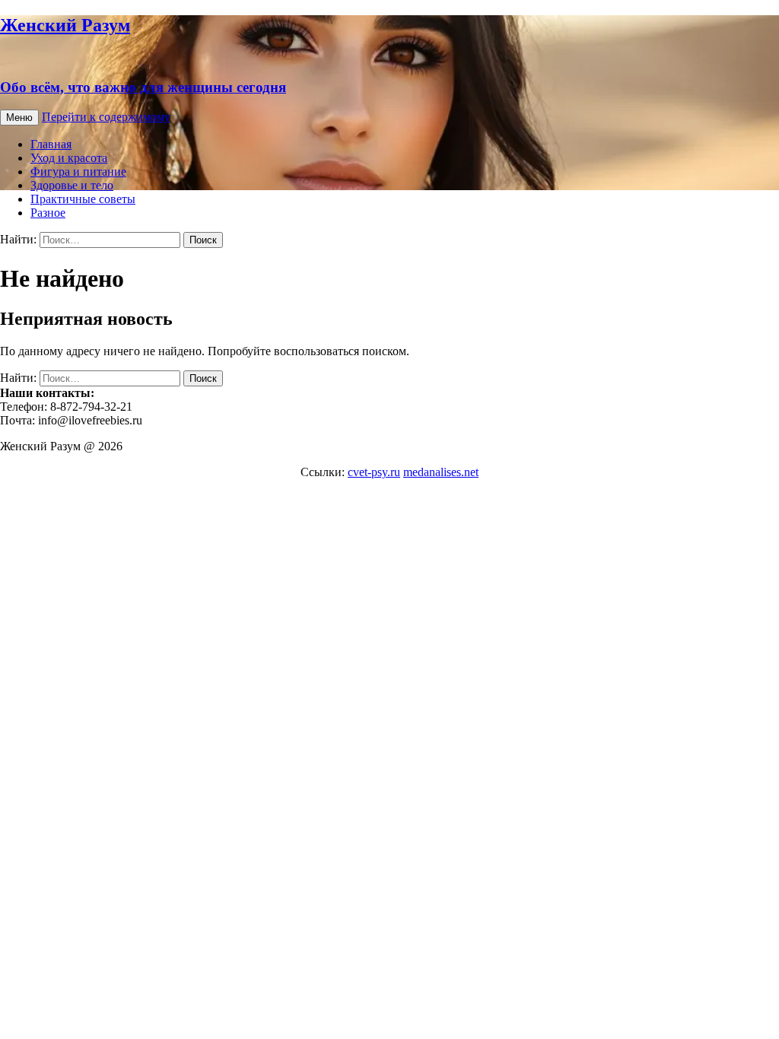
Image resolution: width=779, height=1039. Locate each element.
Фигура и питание (78, 171)
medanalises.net (441, 471)
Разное (47, 212)
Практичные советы (82, 198)
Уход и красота (68, 157)
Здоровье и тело (71, 185)
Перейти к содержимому (106, 116)
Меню (19, 117)
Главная (51, 144)
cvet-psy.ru (374, 471)
